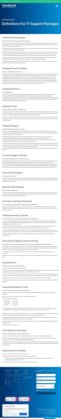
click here (53, 57)
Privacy (48, 414)
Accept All (23, 414)
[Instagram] (55, 1)
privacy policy (46, 390)
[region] (15, 410)
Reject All (15, 414)
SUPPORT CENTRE (49, 417)
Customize (8, 414)
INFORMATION (8, 20)
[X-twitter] (50, 1)
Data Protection (53, 414)
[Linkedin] (53, 1)
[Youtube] (57, 1)
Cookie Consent (17, 381)
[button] (57, 6)
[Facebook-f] (48, 1)
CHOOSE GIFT (46, 393)
